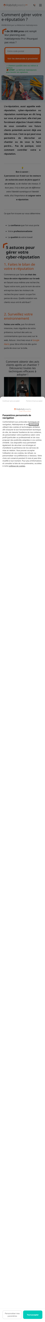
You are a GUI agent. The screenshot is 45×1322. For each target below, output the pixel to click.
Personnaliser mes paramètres (12, 1314)
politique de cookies (17, 466)
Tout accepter (33, 1315)
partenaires (33, 424)
